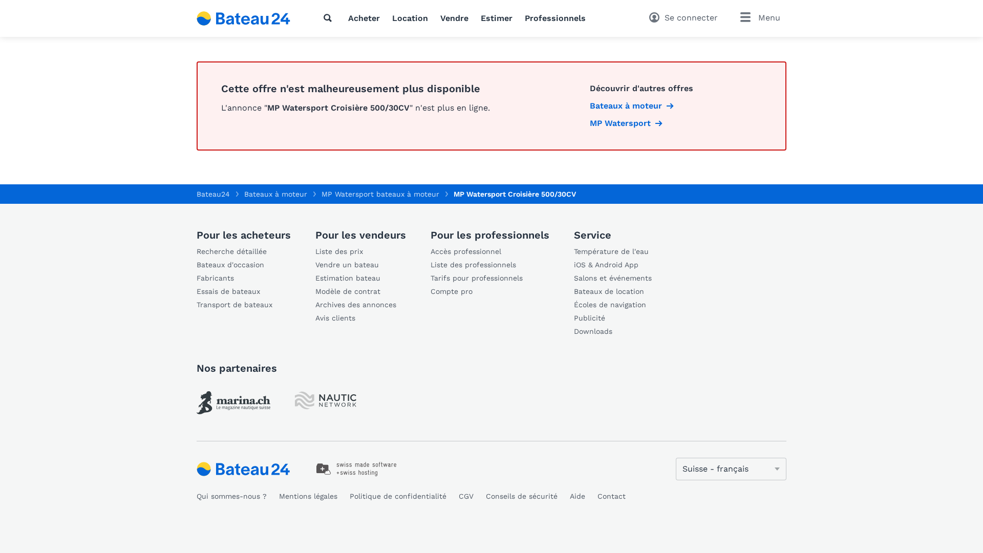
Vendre (454, 18)
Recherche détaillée (232, 251)
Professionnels (555, 18)
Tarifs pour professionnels (477, 278)
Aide (577, 496)
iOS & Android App (606, 265)
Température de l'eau (611, 251)
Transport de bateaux (234, 305)
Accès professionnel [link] (466, 251)
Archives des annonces (355, 305)
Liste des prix (339, 251)
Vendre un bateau (347, 265)
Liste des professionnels (473, 265)
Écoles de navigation (610, 305)
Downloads (593, 331)
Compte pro (452, 291)
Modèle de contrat (347, 291)
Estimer (496, 18)
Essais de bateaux (228, 291)
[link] (233, 402)
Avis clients (335, 318)
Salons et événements (613, 278)
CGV (466, 496)
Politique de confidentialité (398, 496)
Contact (611, 496)
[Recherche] (330, 18)
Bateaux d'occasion (230, 265)
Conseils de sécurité (522, 496)
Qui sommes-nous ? (232, 496)
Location (410, 18)
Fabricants (215, 278)
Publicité (589, 318)
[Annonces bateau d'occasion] (244, 18)
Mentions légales (308, 496)
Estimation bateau (347, 278)
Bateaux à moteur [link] (626, 106)
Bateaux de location (609, 291)
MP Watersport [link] (620, 123)
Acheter (364, 18)
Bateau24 (213, 194)
